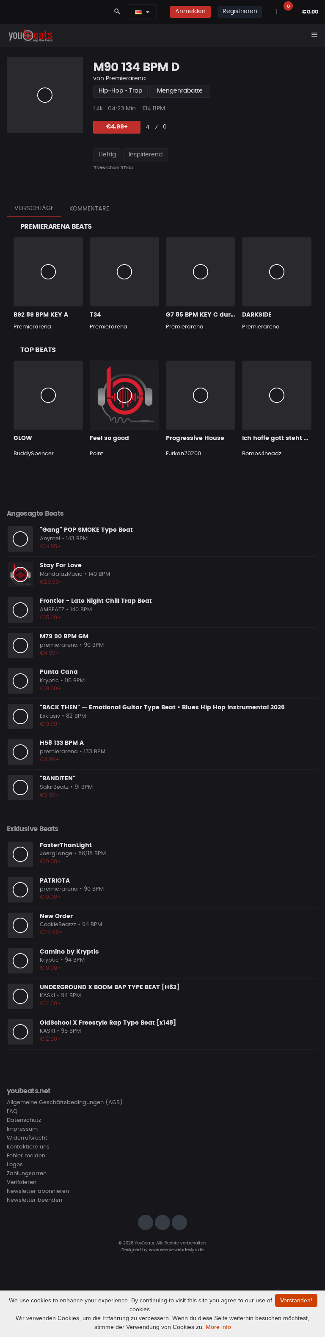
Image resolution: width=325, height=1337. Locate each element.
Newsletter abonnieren (38, 1191)
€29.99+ (51, 582)
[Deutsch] (138, 11)
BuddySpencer (34, 454)
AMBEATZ (52, 609)
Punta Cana (59, 672)
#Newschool (105, 168)
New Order (56, 916)
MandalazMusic (61, 574)
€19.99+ (50, 724)
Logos (15, 1164)
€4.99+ (117, 127)
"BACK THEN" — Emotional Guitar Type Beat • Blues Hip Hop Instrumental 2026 (162, 708)
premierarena (59, 645)
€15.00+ (50, 618)
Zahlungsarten (27, 1173)
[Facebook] (162, 1222)
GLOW (23, 438)
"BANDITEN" (57, 779)
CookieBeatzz (58, 924)
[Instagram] (145, 1222)
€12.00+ (50, 1003)
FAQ (12, 1111)
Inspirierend (145, 155)
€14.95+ (50, 547)
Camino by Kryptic (69, 952)
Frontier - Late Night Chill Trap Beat (96, 601)
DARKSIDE (257, 315)
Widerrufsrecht (27, 1138)
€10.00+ (50, 689)
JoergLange (56, 853)
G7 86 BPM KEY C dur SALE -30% (215, 315)
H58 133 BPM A (62, 743)
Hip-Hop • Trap (120, 91)
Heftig (107, 155)
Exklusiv (50, 716)
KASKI (47, 995)
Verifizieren (21, 1182)
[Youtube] (179, 1222)
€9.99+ (50, 795)
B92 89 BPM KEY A (41, 315)
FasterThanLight (66, 845)
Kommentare (89, 209)
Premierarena (126, 79)
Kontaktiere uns (28, 1147)
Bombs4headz (261, 454)
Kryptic (49, 681)
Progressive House (195, 438)
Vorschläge (34, 208)
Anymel (50, 538)
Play (44, 95)
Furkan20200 (183, 454)
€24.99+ (51, 932)
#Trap (126, 168)
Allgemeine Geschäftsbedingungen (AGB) (65, 1102)
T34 (95, 315)
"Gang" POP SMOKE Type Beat (86, 530)
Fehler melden (26, 1156)
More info (218, 1326)
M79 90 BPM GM (64, 637)
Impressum (22, 1129)
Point (96, 454)
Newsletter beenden (34, 1200)
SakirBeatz (54, 787)
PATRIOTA (55, 881)
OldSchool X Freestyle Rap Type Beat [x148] (108, 1023)
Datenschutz (24, 1120)
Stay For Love (61, 566)
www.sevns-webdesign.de (176, 1250)
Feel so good (109, 438)
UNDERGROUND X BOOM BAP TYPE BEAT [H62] (109, 987)
